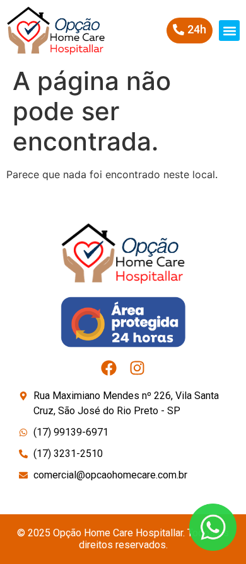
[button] (229, 30)
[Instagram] (137, 368)
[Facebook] (109, 368)
